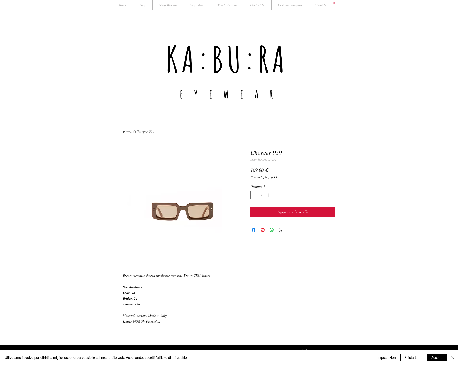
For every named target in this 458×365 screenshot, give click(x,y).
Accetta (436, 357)
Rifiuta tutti (412, 357)
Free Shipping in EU (264, 177)
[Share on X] (281, 230)
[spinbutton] (261, 195)
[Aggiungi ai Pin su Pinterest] (262, 230)
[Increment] (269, 195)
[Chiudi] (452, 357)
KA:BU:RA (227, 58)
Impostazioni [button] (386, 357)
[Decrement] (254, 195)
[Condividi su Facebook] (253, 230)
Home (127, 131)
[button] (334, 2)
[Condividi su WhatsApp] (272, 230)
